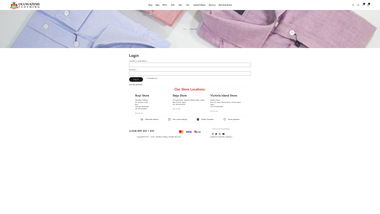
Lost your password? (135, 84)
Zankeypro (229, 137)
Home (185, 29)
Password (133, 70)
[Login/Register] (358, 5)
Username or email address (138, 61)
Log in (136, 79)
